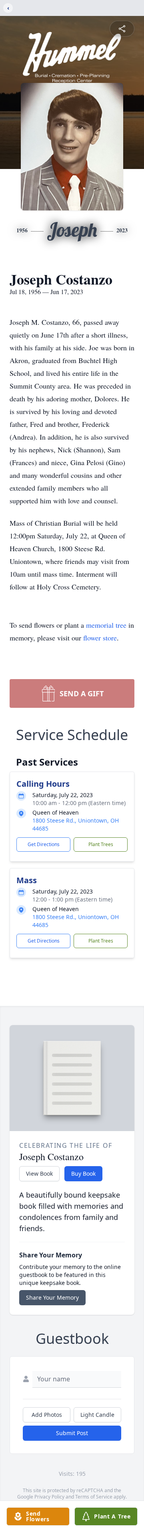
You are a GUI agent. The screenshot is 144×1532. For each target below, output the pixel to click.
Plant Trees (100, 844)
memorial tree (106, 625)
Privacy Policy (49, 1496)
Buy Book (83, 1173)
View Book (39, 1173)
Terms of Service (93, 1496)
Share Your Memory (52, 1297)
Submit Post (72, 1433)
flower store (100, 637)
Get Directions (44, 844)
